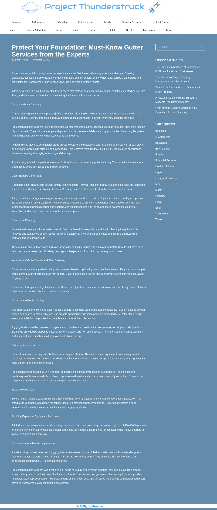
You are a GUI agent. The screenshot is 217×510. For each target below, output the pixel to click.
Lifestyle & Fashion (35, 30)
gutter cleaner (36, 113)
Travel (169, 30)
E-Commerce (39, 22)
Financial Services (131, 22)
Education (62, 22)
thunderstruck (21, 59)
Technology (149, 30)
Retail (112, 30)
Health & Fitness (160, 22)
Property (94, 30)
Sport (129, 30)
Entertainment (85, 22)
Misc (59, 30)
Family (107, 22)
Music (75, 30)
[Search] (201, 47)
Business (16, 22)
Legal (12, 30)
